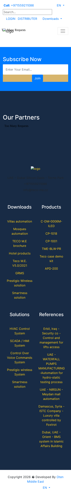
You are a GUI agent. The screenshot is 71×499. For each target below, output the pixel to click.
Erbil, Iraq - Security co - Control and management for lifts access (51, 338)
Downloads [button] (51, 19)
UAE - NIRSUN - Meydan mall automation (51, 394)
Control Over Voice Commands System (19, 357)
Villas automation (19, 221)
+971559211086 (19, 5)
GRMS (19, 273)
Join (37, 78)
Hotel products (19, 253)
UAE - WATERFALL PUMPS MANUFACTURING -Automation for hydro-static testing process (51, 368)
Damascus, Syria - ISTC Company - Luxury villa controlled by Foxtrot (51, 415)
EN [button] (59, 5)
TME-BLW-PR (51, 249)
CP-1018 (51, 233)
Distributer (27, 19)
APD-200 (51, 268)
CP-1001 (51, 241)
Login (10, 19)
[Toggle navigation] (63, 31)
